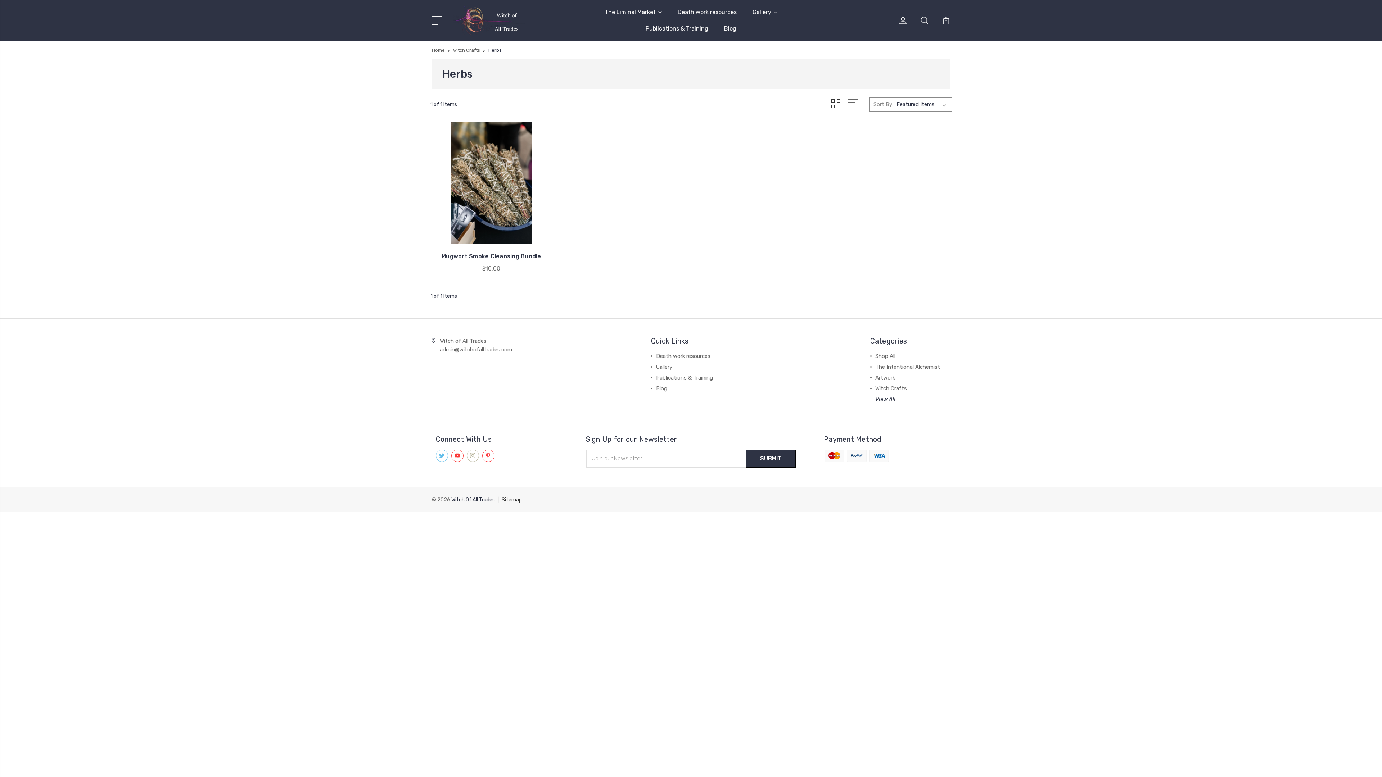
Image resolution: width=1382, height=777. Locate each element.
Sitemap (512, 500)
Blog (730, 28)
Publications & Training (677, 28)
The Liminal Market (630, 12)
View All (885, 399)
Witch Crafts (891, 388)
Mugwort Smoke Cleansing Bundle (491, 256)
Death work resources (707, 12)
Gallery (762, 12)
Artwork (885, 377)
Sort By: (883, 104)
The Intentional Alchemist (907, 367)
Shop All (885, 356)
